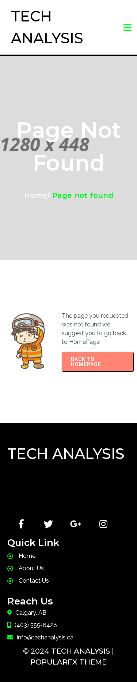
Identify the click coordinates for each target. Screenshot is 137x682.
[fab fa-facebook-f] (21, 523)
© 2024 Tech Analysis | (68, 651)
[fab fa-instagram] (103, 523)
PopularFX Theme (68, 662)
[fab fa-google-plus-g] (75, 523)
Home (35, 195)
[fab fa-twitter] (48, 523)
